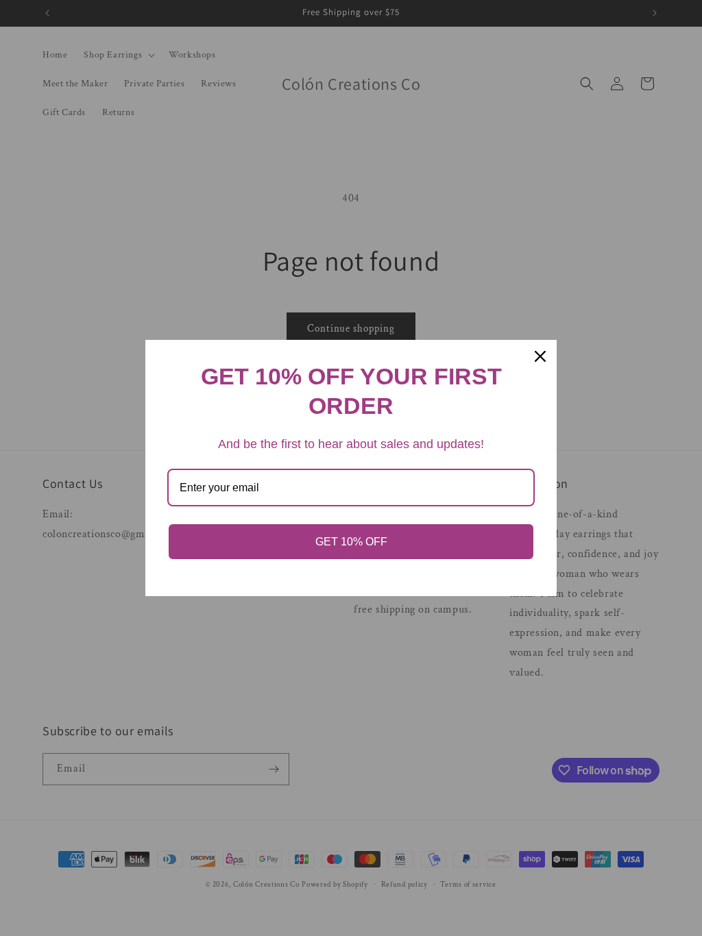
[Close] (540, 356)
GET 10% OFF (351, 541)
